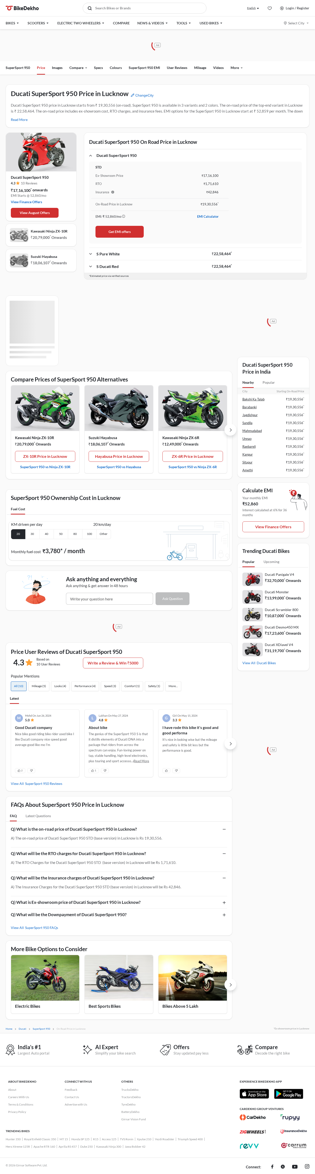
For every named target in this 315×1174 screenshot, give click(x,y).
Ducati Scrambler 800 (281, 610)
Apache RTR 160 (44, 1146)
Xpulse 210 (144, 1139)
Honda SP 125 (80, 1139)
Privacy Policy (17, 1112)
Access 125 (109, 1139)
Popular (269, 382)
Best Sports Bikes (105, 1006)
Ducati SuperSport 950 (30, 177)
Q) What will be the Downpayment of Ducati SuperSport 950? (68, 914)
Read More (19, 119)
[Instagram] (307, 1167)
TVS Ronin (126, 1139)
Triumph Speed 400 (190, 1139)
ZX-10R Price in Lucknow (45, 456)
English (251, 8)
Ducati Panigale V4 (279, 574)
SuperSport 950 (18, 68)
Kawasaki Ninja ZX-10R (49, 231)
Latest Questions (38, 816)
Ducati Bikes (266, 663)
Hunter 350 (13, 1139)
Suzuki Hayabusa (44, 256)
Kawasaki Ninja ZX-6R (180, 437)
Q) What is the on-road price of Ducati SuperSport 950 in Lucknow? (74, 829)
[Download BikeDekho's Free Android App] (288, 1094)
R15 (95, 1139)
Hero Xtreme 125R (18, 1146)
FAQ (13, 816)
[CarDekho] (253, 1117)
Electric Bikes (27, 1006)
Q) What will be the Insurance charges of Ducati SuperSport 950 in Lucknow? (82, 877)
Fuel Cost (18, 509)
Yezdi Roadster (164, 1139)
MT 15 (64, 1139)
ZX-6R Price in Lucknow (193, 456)
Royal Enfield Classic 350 (40, 1139)
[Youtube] (295, 1167)
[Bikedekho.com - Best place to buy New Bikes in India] (22, 8)
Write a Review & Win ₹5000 (113, 663)
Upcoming (271, 562)
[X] (283, 1167)
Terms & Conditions (20, 1104)
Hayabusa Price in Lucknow (119, 456)
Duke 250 (86, 1146)
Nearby (248, 382)
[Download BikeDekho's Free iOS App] (254, 1094)
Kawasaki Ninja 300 (108, 1146)
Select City (296, 23)
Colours (116, 68)
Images (57, 68)
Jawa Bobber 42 (135, 1146)
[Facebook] (272, 1167)
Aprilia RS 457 (68, 1146)
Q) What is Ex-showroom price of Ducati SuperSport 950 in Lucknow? (76, 902)
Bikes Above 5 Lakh (180, 1006)
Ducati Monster (277, 592)
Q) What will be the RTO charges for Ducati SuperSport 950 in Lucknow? (78, 853)
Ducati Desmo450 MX (282, 627)
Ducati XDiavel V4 (279, 645)
